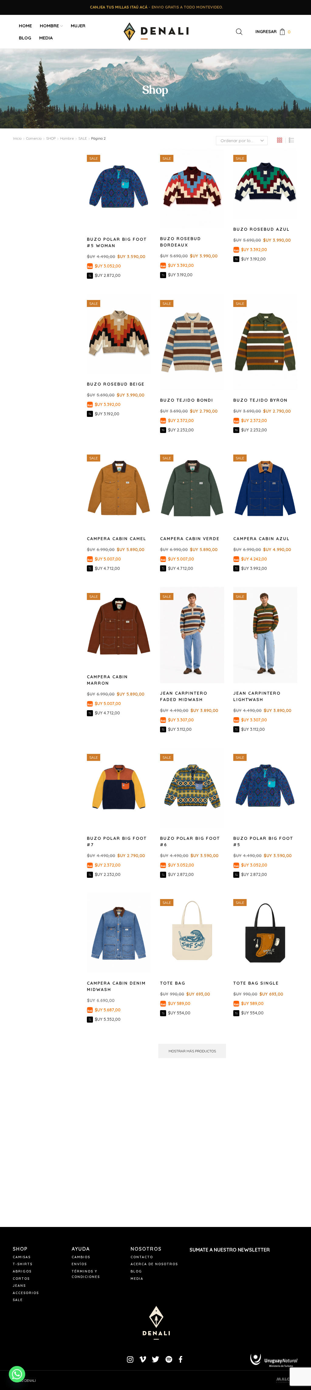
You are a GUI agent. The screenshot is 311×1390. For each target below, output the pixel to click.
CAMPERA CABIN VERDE (190, 538)
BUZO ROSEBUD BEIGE (116, 384)
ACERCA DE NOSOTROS (154, 1264)
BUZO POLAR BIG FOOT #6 (190, 841)
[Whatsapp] (17, 1374)
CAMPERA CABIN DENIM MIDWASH (116, 986)
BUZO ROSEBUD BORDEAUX (180, 242)
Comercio (34, 138)
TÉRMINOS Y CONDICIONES (86, 1274)
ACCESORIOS (26, 1293)
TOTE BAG (172, 983)
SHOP (51, 138)
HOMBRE (49, 26)
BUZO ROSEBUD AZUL (261, 229)
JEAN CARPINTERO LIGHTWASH (257, 696)
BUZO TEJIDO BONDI (186, 400)
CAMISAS (22, 1257)
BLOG (25, 38)
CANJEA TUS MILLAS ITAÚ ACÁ (118, 7)
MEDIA (46, 38)
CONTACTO (142, 1257)
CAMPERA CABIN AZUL (261, 538)
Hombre (67, 138)
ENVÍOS (79, 1264)
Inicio (17, 138)
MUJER (78, 26)
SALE (18, 1300)
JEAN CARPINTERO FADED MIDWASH (183, 696)
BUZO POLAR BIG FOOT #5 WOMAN (117, 242)
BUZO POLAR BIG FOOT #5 (263, 841)
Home (25, 26)
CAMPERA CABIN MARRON (107, 680)
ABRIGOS (22, 1271)
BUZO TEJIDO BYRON (260, 400)
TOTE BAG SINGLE (256, 983)
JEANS (19, 1285)
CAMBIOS (81, 1257)
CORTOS (21, 1278)
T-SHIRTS (22, 1264)
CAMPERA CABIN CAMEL (116, 538)
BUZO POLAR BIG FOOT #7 (117, 841)
